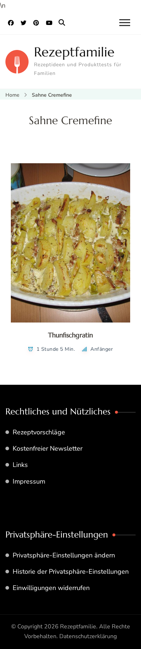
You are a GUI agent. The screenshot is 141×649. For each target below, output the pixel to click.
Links (20, 464)
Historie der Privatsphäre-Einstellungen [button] (71, 571)
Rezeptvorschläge (39, 432)
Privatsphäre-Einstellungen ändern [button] (64, 555)
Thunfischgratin (70, 335)
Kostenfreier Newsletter (47, 448)
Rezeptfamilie (74, 52)
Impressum (29, 481)
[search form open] (62, 22)
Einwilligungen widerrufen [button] (51, 587)
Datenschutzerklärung (88, 636)
